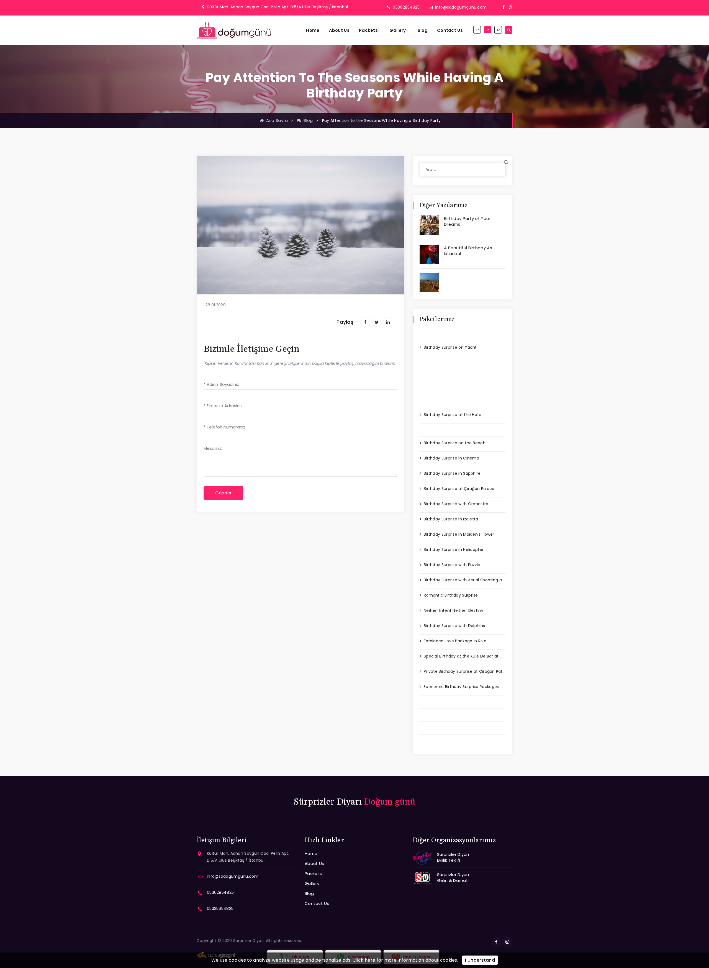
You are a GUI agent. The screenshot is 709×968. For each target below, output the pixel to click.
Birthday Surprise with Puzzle (452, 565)
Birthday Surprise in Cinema (451, 458)
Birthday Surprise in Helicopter (454, 549)
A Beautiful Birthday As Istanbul (468, 250)
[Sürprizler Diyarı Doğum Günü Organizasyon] (234, 30)
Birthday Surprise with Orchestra (456, 504)
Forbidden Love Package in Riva (455, 641)
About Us (339, 30)
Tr (477, 30)
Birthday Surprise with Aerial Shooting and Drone (464, 580)
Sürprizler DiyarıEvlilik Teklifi (453, 857)
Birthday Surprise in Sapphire (452, 473)
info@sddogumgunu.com (461, 7)
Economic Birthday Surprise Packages (461, 686)
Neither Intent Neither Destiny (453, 610)
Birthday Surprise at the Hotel (453, 414)
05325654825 (220, 908)
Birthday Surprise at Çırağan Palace (459, 488)
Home (312, 30)
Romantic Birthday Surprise (451, 595)
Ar (498, 30)
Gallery (397, 30)
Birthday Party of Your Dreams (467, 221)
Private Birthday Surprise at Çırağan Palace (464, 671)
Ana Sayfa (276, 120)
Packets (368, 30)
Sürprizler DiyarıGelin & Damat (453, 877)
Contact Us (450, 30)
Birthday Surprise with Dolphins (454, 625)
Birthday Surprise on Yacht (450, 347)
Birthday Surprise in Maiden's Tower (459, 534)
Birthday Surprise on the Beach (454, 443)
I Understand (480, 960)
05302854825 (406, 7)
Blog (423, 30)
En (488, 30)
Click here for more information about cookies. (405, 960)
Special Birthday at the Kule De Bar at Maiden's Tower (464, 656)
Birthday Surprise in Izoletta (451, 519)
